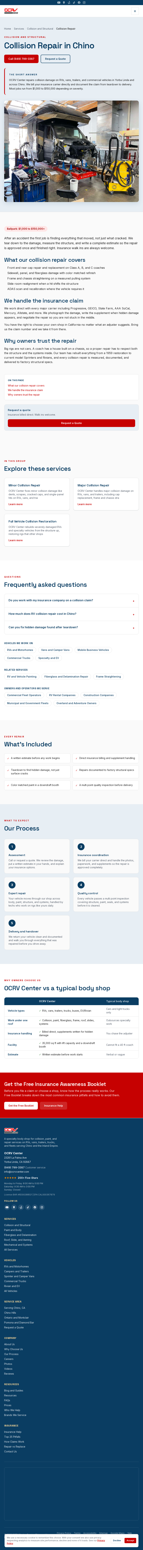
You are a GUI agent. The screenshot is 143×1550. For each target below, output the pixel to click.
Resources (10, 1395)
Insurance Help (53, 1105)
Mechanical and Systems (18, 1244)
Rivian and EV (12, 1286)
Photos (8, 1363)
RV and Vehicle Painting (21, 676)
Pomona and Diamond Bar (19, 1322)
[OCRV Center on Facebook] (79, 2)
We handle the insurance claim (25, 390)
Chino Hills (10, 1312)
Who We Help (12, 1410)
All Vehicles (10, 1290)
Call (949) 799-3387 (21, 58)
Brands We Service (15, 1415)
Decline (117, 1540)
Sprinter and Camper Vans (19, 1276)
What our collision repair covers (26, 385)
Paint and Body (13, 1230)
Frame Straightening (108, 676)
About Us (9, 1344)
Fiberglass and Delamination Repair (66, 676)
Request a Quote (55, 58)
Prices (7, 1405)
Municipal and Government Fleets (27, 703)
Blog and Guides (13, 1390)
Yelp (129, 1533)
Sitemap (103, 1533)
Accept (130, 1540)
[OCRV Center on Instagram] (84, 2)
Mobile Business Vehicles (93, 649)
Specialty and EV (48, 657)
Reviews (9, 1373)
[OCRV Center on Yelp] (68, 2)
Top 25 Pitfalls (12, 1436)
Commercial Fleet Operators (24, 695)
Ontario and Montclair (16, 1317)
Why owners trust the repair (24, 394)
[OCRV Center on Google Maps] (63, 2)
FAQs (7, 1400)
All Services (11, 1249)
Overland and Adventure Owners (76, 703)
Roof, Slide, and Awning (17, 1239)
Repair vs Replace (14, 1446)
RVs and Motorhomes (20, 649)
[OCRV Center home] (11, 11)
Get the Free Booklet (21, 1105)
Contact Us (10, 1451)
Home (7, 28)
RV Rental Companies (62, 695)
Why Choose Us (13, 1349)
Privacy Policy (64, 1533)
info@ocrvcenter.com (16, 1171)
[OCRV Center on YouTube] (58, 2)
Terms (77, 1533)
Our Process (11, 1354)
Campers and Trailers (16, 1271)
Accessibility (89, 1533)
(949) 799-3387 (14, 1167)
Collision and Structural (40, 28)
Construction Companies (99, 695)
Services (19, 28)
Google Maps (118, 1533)
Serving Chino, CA (14, 1307)
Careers (8, 1358)
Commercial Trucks (18, 657)
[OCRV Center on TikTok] (74, 2)
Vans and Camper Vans (55, 649)
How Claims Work (14, 1441)
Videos (8, 1368)
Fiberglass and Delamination (20, 1234)
